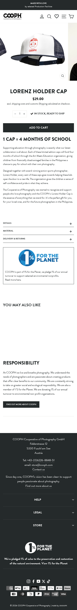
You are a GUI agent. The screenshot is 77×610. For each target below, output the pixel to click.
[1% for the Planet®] (38, 548)
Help (37, 500)
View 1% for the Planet (55, 563)
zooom (63, 605)
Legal (37, 512)
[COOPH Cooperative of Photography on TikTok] (48, 581)
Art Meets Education (43, 156)
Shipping (43, 104)
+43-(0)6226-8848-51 (40, 460)
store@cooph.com (42, 465)
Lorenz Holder (10, 175)
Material (8, 230)
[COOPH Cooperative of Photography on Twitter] (43, 581)
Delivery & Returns (14, 238)
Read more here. (13, 280)
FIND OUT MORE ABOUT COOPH (21, 404)
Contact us (38, 469)
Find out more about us (38, 486)
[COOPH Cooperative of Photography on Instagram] (28, 581)
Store (37, 525)
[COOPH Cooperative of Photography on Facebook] (33, 581)
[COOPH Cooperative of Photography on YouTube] (38, 581)
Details (7, 223)
